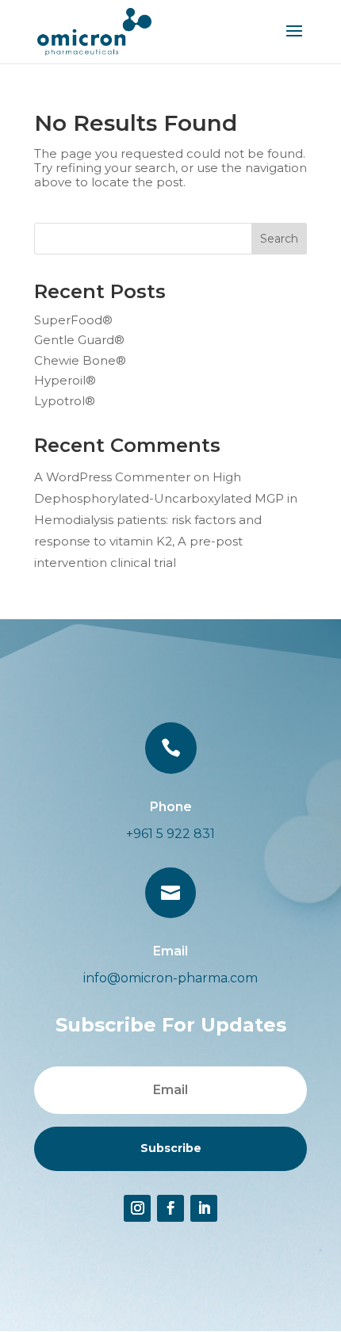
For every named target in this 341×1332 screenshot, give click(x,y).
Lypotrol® (64, 400)
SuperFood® (73, 319)
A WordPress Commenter (112, 476)
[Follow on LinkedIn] (203, 1208)
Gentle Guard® (79, 339)
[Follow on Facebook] (170, 1208)
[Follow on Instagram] (137, 1208)
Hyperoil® (65, 380)
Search (279, 239)
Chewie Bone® (80, 360)
